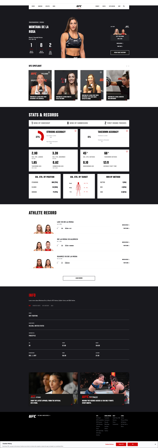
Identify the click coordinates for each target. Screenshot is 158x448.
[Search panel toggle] (123, 6)
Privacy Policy (124, 420)
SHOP (119, 6)
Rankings (40, 6)
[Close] (155, 444)
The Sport (98, 418)
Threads (106, 422)
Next (128, 66)
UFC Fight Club (99, 431)
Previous (126, 66)
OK (132, 444)
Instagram (107, 420)
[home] (79, 6)
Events (33, 6)
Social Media (108, 416)
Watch (104, 6)
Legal (122, 416)
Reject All (121, 444)
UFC (97, 416)
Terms (122, 418)
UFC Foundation (100, 420)
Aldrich (74, 239)
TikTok (106, 428)
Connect (97, 6)
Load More (79, 278)
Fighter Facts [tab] (36, 306)
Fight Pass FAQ (116, 418)
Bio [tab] (30, 306)
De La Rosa (68, 222)
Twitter (106, 431)
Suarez (60, 257)
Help (114, 416)
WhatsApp (107, 424)
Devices (115, 420)
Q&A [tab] (52, 306)
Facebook (107, 418)
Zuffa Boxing (112, 6)
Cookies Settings (109, 444)
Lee (58, 222)
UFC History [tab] (45, 306)
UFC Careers (99, 422)
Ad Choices (123, 422)
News (54, 6)
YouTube (106, 426)
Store (97, 428)
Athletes (48, 6)
